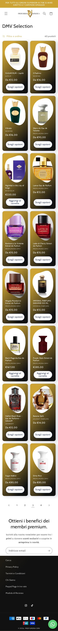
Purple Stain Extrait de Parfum (42, 359)
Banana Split (38, 416)
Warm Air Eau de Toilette (40, 129)
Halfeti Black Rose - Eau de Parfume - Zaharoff (13, 418)
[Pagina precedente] (9, 505)
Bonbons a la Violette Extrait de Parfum (14, 244)
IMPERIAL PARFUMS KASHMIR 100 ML (42, 302)
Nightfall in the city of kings (14, 186)
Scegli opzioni (15, 87)
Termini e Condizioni (15, 573)
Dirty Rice (37, 476)
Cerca (8, 560)
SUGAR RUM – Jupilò (14, 73)
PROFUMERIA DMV (32, 628)
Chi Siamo (10, 580)
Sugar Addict (10, 476)
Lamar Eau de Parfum (42, 185)
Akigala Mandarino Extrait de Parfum (13, 302)
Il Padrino (37, 73)
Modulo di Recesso (15, 593)
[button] (6, 13)
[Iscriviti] (49, 550)
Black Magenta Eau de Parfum (14, 359)
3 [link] (33, 505)
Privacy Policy (12, 567)
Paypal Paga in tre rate (16, 586)
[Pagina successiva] (49, 505)
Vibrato (8, 128)
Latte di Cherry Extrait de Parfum (42, 244)
